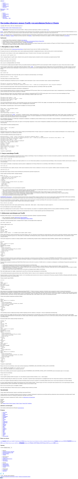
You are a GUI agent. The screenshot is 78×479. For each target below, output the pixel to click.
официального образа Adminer (26, 218)
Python (4, 427)
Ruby (4, 430)
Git (38, 441)
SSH (3, 431)
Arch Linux (5, 412)
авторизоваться (21, 407)
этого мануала (24, 40)
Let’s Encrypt (66, 35)
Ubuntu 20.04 (24, 403)
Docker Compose (12, 403)
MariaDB (4, 424)
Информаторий (6, 16)
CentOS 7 (13, 441)
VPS (3, 435)
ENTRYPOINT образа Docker (6, 196)
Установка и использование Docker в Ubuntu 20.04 (34, 41)
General (4, 419)
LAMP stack (49, 441)
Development (2, 27)
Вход (10, 18)
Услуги (4, 13)
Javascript (45, 441)
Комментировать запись (17, 27)
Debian (4, 415)
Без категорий (5, 436)
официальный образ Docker (17, 49)
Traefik (1, 34)
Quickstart (4, 428)
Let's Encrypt (52, 441)
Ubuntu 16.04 (39, 442)
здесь (48, 29)
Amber (10, 27)
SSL (17, 442)
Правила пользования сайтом (24, 476)
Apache (4, 441)
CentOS (7, 441)
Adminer (12, 35)
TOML (32, 66)
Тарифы (4, 15)
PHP (3, 426)
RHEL (4, 429)
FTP (3, 418)
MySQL (30, 35)
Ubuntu (7, 27)
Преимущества (6, 14)
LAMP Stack (5, 421)
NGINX (69, 441)
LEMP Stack (5, 422)
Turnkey (4, 432)
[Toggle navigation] (0, 11)
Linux (4, 423)
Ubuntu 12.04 (27, 442)
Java (3, 420)
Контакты (5, 17)
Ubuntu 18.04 (45, 442)
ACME (13, 114)
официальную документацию (29, 397)
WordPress (8, 35)
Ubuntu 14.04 (33, 442)
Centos (4, 413)
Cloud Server (5, 414)
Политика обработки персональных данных (9, 476)
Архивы (2, 447)
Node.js (73, 441)
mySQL (4, 425)
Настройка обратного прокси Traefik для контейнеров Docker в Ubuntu (29, 23)
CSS (21, 441)
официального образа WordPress (21, 217)
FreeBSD (4, 417)
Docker (1, 31)
